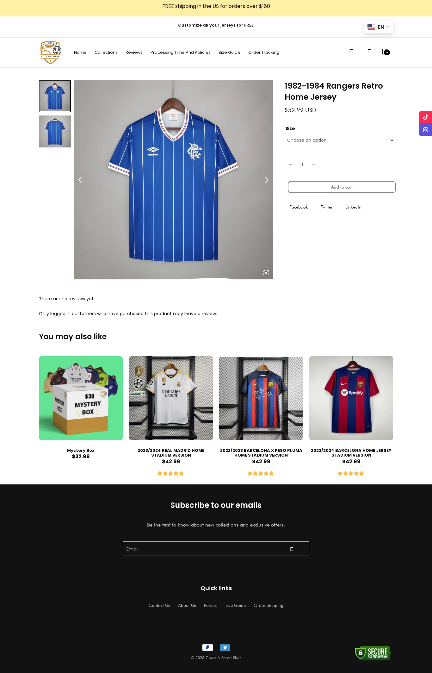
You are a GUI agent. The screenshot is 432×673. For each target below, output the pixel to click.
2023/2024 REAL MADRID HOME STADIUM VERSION (171, 452)
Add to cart (342, 187)
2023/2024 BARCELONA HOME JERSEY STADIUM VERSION (351, 452)
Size (290, 128)
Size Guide (229, 52)
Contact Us (159, 605)
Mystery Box (81, 450)
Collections (106, 52)
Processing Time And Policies (181, 52)
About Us (187, 605)
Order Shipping (268, 605)
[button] (299, 207)
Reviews (134, 52)
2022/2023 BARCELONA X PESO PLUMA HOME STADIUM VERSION (261, 452)
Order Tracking (263, 52)
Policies (211, 605)
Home (80, 52)
